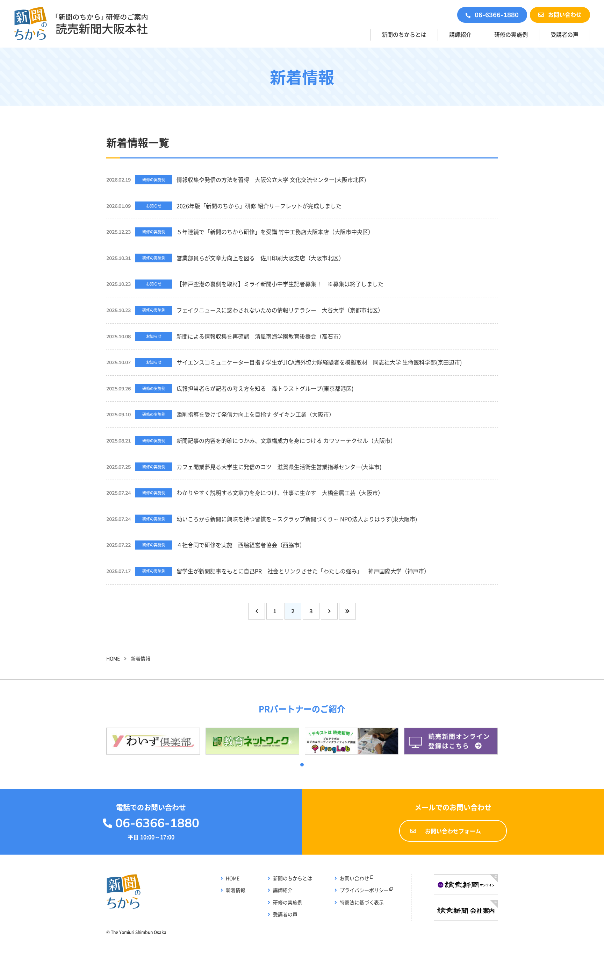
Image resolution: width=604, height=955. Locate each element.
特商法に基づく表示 (362, 902)
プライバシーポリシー (364, 889)
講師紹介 (460, 34)
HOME (113, 658)
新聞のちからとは (404, 34)
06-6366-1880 (497, 15)
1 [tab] (302, 764)
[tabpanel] (153, 741)
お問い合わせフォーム (453, 831)
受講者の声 (564, 34)
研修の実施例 (511, 34)
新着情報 (235, 889)
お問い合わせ (565, 14)
